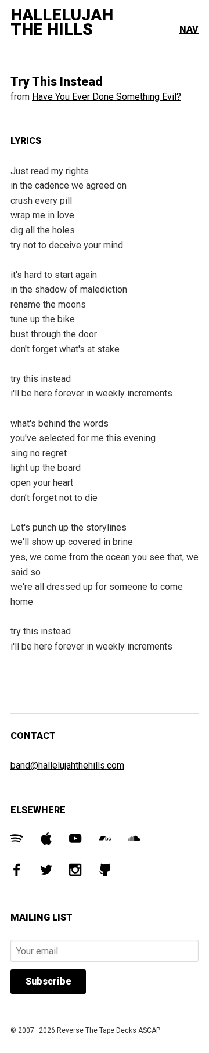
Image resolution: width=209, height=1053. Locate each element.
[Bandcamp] (105, 840)
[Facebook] (16, 871)
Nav (189, 29)
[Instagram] (75, 871)
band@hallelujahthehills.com (67, 765)
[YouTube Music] (75, 840)
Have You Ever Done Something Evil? (106, 96)
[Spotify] (16, 840)
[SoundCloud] (134, 840)
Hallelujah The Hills (61, 22)
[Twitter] (46, 871)
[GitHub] (105, 871)
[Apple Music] (46, 840)
